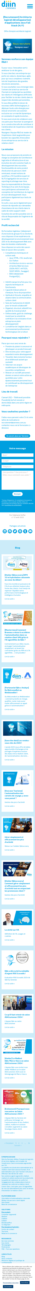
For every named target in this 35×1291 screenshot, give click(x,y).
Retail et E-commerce (9, 1233)
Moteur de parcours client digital (13, 1200)
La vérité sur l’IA (12, 930)
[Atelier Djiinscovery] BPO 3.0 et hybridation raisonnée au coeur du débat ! (17, 577)
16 (29, 1143)
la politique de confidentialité (13, 505)
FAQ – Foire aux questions (11, 1249)
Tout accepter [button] (8, 1286)
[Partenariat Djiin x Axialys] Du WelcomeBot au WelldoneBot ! (17, 690)
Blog (3, 1256)
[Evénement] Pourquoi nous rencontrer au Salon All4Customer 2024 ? (17, 1111)
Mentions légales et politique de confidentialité (13, 1261)
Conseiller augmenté (9, 1214)
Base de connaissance (9, 1204)
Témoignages (6, 1245)
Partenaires (6, 1247)
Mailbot (4, 1216)
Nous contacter (7, 1258)
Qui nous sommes (8, 1241)
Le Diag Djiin (6, 1224)
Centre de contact (8, 1229)
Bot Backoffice (7, 1223)
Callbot (4, 1220)
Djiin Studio (5, 1202)
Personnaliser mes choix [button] (11, 1282)
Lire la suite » (10, 599)
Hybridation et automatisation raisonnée (16, 1198)
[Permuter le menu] (30, 6)
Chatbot (4, 1218)
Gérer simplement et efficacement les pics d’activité (14, 839)
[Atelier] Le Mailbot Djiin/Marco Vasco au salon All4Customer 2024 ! (17, 1060)
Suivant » (17, 1145)
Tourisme (5, 1231)
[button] (5, 531)
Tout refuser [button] (24, 1282)
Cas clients (5, 1243)
